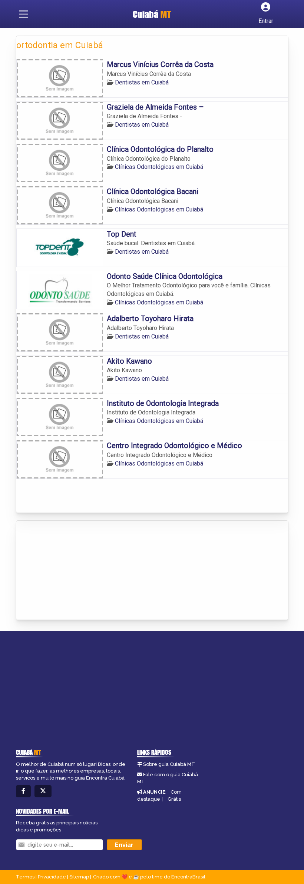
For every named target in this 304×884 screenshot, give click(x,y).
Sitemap (79, 877)
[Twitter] (43, 791)
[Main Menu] (23, 14)
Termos (25, 877)
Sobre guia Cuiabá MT (169, 764)
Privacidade (52, 877)
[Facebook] (23, 791)
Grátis (174, 799)
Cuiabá (152, 14)
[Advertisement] (72, 570)
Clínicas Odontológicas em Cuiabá (159, 166)
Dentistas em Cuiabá (142, 82)
